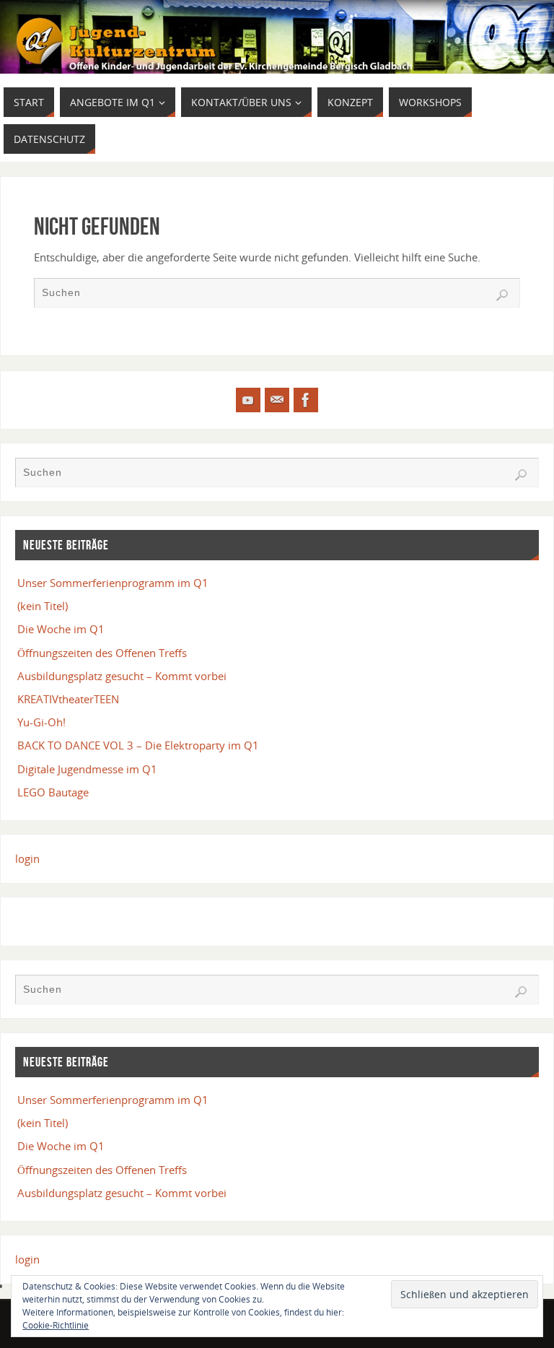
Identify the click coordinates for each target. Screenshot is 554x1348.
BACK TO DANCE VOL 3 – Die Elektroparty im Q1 (138, 745)
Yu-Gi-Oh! (41, 722)
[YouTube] (248, 400)
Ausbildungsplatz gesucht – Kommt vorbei (122, 676)
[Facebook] (306, 400)
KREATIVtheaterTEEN (68, 699)
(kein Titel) (42, 606)
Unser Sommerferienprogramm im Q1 (112, 582)
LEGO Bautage (53, 792)
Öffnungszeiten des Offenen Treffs (102, 652)
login (27, 858)
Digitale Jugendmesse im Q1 (87, 769)
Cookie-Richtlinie (55, 1325)
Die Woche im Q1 (61, 629)
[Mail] (277, 400)
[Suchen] (502, 295)
